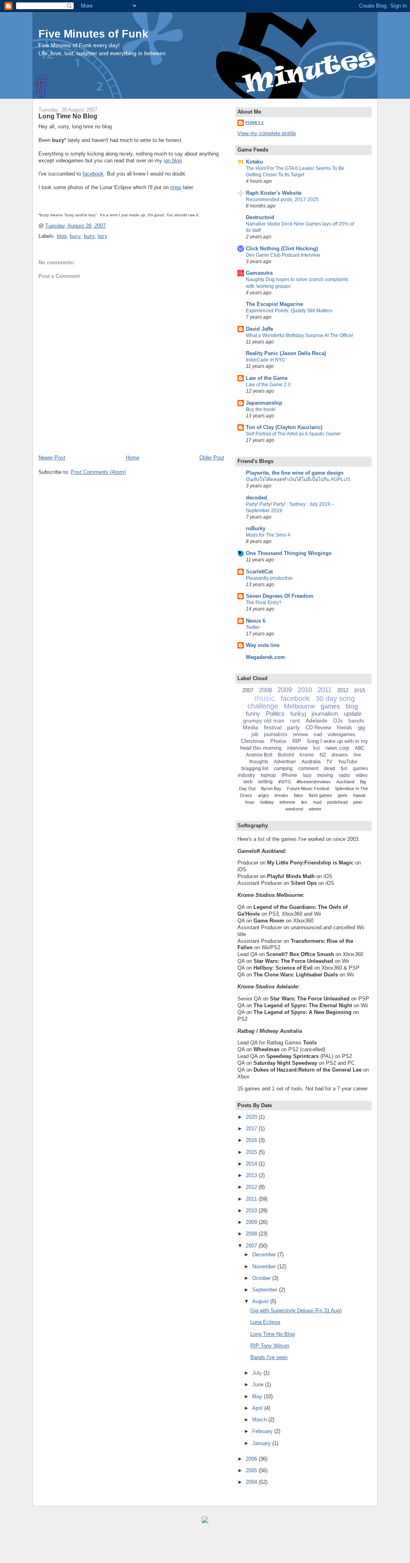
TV (329, 762)
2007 (247, 690)
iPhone (289, 775)
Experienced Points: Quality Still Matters (289, 310)
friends (344, 728)
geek (343, 795)
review (300, 734)
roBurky (255, 528)
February (263, 1431)
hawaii (359, 795)
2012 (342, 690)
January (262, 1443)
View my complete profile (266, 133)
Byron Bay (271, 788)
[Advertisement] (96, 1547)
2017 (252, 1129)
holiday (267, 802)
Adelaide (316, 720)
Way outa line (262, 645)
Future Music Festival (308, 788)
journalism (325, 713)
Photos (278, 741)
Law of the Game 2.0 (268, 384)
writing (265, 781)
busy (75, 236)
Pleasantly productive (269, 578)
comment (308, 768)
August (261, 1301)
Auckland (345, 781)
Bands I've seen (268, 1357)
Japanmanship (264, 403)
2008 (265, 690)
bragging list (254, 768)
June (258, 1384)
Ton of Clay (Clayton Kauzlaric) (284, 427)
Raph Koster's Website (273, 193)
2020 (252, 1117)
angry (263, 795)
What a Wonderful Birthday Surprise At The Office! (299, 335)
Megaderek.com (265, 657)
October (262, 1278)
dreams (340, 755)
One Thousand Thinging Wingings (289, 553)
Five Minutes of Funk (93, 34)
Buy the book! (260, 409)
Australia (311, 762)
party (293, 727)
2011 (325, 690)
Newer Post (51, 458)
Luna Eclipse (265, 1322)
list (316, 748)
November (264, 1267)
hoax (250, 802)
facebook (93, 174)
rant (295, 720)
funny (253, 713)
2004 (252, 1482)
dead (329, 768)
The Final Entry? (263, 602)
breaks (281, 795)
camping (283, 768)
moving (325, 775)
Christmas (253, 741)
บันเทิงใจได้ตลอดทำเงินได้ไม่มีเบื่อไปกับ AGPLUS (298, 479)
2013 (252, 1175)
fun (344, 768)
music (264, 698)
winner (315, 808)
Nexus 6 (255, 621)
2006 (252, 1459)
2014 (252, 1164)
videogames (342, 734)
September (265, 1290)
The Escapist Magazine (274, 304)
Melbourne (299, 706)
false (298, 795)
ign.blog (173, 161)
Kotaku (254, 162)
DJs (338, 720)
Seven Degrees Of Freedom (280, 596)
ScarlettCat (259, 572)
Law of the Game (266, 378)
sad (318, 734)
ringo (175, 187)
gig (361, 728)
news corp (337, 748)
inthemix (287, 802)
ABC (360, 748)
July (257, 1373)
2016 (252, 1140)
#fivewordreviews (314, 781)
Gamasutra (259, 273)
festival (272, 727)
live (357, 755)
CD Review (318, 728)
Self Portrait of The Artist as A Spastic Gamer (293, 434)
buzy (89, 236)
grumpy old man (263, 720)
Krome (306, 755)
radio (344, 775)
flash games (320, 795)
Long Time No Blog (67, 116)
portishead (337, 802)
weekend (294, 808)
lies (304, 802)
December (264, 1255)
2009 (284, 690)
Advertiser (285, 762)
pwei (357, 802)
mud (317, 802)
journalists (275, 734)
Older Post (211, 458)
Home (132, 458)
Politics (275, 713)
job (254, 734)
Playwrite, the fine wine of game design (295, 473)
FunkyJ (254, 122)
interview (297, 748)
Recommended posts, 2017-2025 (282, 199)
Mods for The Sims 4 (268, 535)
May (258, 1396)
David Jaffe (259, 329)
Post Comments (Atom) (98, 472)
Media (250, 727)
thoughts (258, 762)
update (353, 713)
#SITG (284, 781)
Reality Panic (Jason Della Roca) (286, 353)
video (362, 775)
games (330, 706)
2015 (359, 690)
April (258, 1408)
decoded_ (258, 498)
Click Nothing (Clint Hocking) (282, 249)
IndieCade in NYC (265, 360)
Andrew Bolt (259, 755)
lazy (102, 236)
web (248, 781)
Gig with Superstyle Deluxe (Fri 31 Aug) (296, 1310)
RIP (296, 741)
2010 (304, 690)
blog (61, 236)
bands (356, 720)
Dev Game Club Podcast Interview (283, 255)
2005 (252, 1470)
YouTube (348, 762)
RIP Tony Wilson (269, 1346)
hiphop (268, 775)
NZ (323, 755)
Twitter (253, 627)
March (260, 1420)
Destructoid (260, 217)
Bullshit (286, 755)
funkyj (298, 713)
